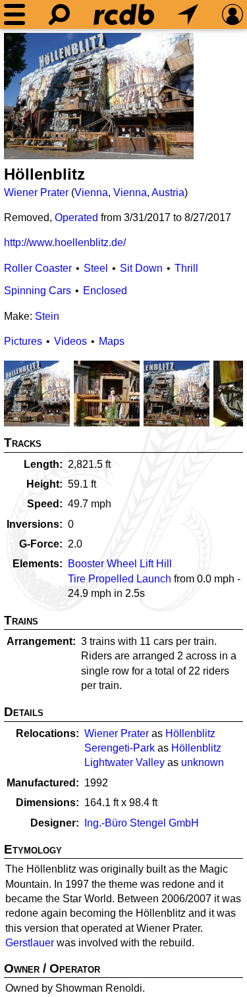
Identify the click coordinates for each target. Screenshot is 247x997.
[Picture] (99, 96)
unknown (202, 762)
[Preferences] (232, 14)
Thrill (186, 268)
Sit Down (141, 268)
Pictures (23, 341)
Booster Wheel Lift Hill (120, 563)
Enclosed (105, 290)
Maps (111, 341)
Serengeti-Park (119, 748)
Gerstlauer (29, 942)
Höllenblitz (190, 733)
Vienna (91, 192)
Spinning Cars (37, 290)
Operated (76, 217)
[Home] (124, 14)
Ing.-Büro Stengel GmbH (141, 823)
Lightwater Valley (124, 762)
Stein (47, 316)
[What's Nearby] (187, 14)
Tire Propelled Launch (119, 578)
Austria (167, 192)
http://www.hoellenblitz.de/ (65, 242)
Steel (96, 268)
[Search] (59, 14)
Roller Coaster (38, 268)
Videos (70, 341)
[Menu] (14, 14)
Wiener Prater (36, 192)
